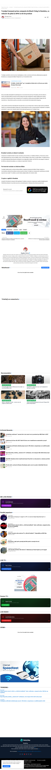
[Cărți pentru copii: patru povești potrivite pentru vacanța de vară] (3, 542)
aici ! (39, 748)
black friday (9, 229)
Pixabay (40, 766)
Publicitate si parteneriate (29, 760)
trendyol (11, 7)
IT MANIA (19, 751)
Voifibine (23, 751)
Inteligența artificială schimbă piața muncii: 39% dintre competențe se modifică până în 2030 (28, 446)
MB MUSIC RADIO (29, 751)
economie (16, 229)
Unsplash (37, 766)
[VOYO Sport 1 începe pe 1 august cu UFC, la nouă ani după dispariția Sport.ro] (3, 517)
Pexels (33, 766)
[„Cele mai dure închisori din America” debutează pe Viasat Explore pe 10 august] (3, 550)
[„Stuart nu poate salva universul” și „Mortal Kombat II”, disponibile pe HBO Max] (3, 534)
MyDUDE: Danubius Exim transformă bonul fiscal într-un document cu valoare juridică (28, 458)
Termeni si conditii (41, 760)
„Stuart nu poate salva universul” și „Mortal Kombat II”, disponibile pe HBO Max (27, 533)
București (2, 689)
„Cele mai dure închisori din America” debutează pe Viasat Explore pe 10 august (27, 549)
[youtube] (24, 754)
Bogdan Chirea (25, 253)
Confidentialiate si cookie (25, 761)
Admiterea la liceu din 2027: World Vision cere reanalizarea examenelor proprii (26, 440)
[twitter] (22, 754)
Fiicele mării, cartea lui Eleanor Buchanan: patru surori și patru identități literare (27, 465)
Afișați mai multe (45, 267)
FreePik (44, 766)
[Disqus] (25, 316)
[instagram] (26, 754)
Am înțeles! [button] (6, 766)
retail (20, 229)
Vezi (17, 763)
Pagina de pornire (4, 7)
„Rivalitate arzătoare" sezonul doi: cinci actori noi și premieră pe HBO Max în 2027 (27, 434)
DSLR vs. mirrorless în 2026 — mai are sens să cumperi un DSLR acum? (11, 403)
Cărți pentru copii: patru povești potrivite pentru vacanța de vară (23, 541)
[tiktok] (31, 754)
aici (35, 747)
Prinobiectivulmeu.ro (37, 751)
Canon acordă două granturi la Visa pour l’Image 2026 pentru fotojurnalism (38, 403)
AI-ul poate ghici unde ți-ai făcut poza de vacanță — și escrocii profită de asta (13, 387)
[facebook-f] (20, 754)
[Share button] (29, 232)
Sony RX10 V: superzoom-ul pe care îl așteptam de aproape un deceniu (37, 387)
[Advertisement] (25, 29)
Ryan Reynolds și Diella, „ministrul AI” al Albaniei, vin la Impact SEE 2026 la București (28, 452)
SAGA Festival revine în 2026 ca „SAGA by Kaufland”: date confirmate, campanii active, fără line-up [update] (29, 525)
